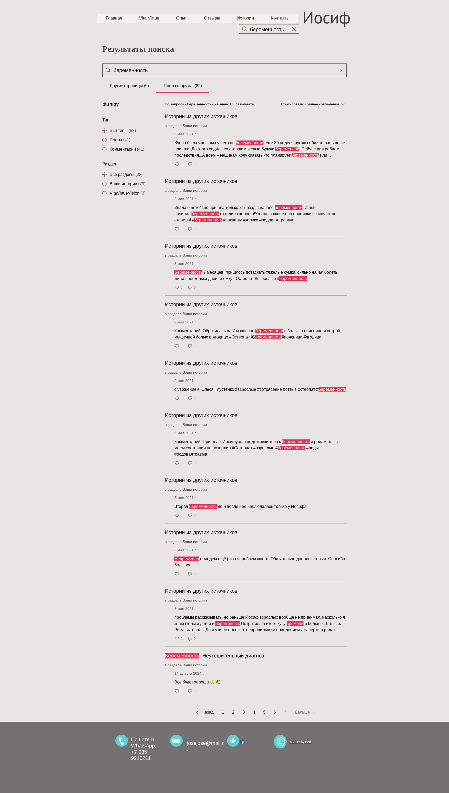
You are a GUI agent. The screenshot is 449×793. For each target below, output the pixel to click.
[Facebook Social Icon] (242, 742)
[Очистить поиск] (294, 28)
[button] (204, 712)
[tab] (129, 86)
